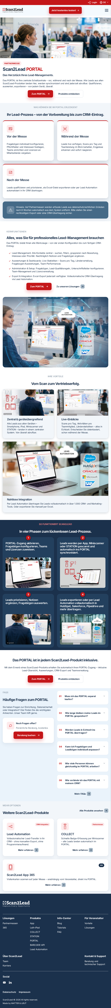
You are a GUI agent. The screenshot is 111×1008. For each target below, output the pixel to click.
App (32, 923)
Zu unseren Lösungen (67, 286)
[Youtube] (4, 982)
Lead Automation (38, 949)
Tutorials (61, 927)
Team (5, 961)
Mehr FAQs (80, 793)
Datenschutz (9, 992)
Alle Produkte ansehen (91, 810)
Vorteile (88, 923)
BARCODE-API (37, 945)
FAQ (59, 932)
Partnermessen (10, 923)
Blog (59, 923)
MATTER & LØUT (18, 1003)
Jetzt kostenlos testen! (63, 10)
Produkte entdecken (69, 93)
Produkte (35, 918)
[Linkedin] (10, 982)
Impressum (24, 992)
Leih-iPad (35, 927)
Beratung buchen (26, 735)
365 (5, 927)
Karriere (7, 965)
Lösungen (8, 918)
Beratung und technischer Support (95, 963)
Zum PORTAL (38, 93)
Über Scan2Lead (12, 956)
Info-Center (64, 918)
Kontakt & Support (95, 956)
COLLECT (35, 932)
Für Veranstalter (94, 918)
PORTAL (34, 940)
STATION (34, 936)
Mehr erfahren (25, 850)
